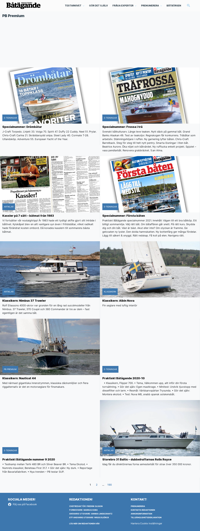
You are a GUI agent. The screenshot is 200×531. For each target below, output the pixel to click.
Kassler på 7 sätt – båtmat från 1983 (28, 215)
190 (109, 484)
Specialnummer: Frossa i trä (122, 126)
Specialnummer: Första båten (123, 215)
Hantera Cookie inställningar (146, 523)
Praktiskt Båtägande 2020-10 (123, 378)
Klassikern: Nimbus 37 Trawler (24, 300)
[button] (189, 5)
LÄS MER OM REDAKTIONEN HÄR (84, 523)
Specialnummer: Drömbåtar (22, 126)
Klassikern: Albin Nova (118, 300)
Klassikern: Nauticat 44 (19, 378)
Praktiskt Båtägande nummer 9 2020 (28, 459)
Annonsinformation (141, 514)
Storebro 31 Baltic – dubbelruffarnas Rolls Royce (137, 459)
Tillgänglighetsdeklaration (146, 517)
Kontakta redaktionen (143, 510)
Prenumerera (138, 506)
